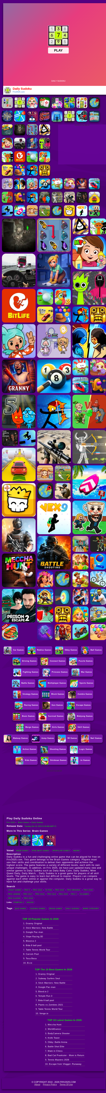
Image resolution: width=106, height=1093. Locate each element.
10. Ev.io (27, 963)
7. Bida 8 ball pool (45, 1000)
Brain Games (23, 822)
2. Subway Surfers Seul (48, 978)
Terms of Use (66, 1084)
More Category (91, 908)
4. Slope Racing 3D (33, 936)
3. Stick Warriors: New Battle (50, 983)
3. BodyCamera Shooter (57, 1033)
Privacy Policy (50, 1084)
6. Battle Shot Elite (54, 1046)
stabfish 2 (18, 902)
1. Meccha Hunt (53, 1024)
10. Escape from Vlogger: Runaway (63, 1064)
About (37, 1084)
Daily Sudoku (37, 822)
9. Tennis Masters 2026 (57, 1060)
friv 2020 (63, 894)
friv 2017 (28, 894)
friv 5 (27, 890)
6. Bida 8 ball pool (32, 945)
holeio (30, 902)
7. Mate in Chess (54, 1051)
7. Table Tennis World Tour (36, 950)
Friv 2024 (37, 890)
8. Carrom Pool (31, 954)
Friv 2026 (88, 890)
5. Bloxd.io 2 (29, 941)
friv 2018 (28, 898)
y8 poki (48, 890)
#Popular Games (61, 851)
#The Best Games (40, 851)
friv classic (14, 898)
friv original (74, 890)
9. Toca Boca (30, 958)
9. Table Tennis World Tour (49, 1009)
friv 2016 (40, 894)
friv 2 (74, 894)
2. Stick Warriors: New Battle (38, 928)
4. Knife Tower (52, 1038)
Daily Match (29, 873)
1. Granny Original (32, 923)
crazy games (15, 890)
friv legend (14, 894)
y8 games (84, 894)
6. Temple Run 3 (44, 996)
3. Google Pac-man (33, 932)
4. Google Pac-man (45, 987)
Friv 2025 (11, 822)
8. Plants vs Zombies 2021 (49, 1005)
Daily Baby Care (62, 870)
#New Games (22, 851)
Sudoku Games (37, 908)
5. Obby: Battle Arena (56, 1042)
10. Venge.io (42, 1013)
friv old (51, 894)
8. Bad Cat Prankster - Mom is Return (64, 1055)
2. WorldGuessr (53, 1029)
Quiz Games (20, 908)
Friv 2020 (59, 890)
